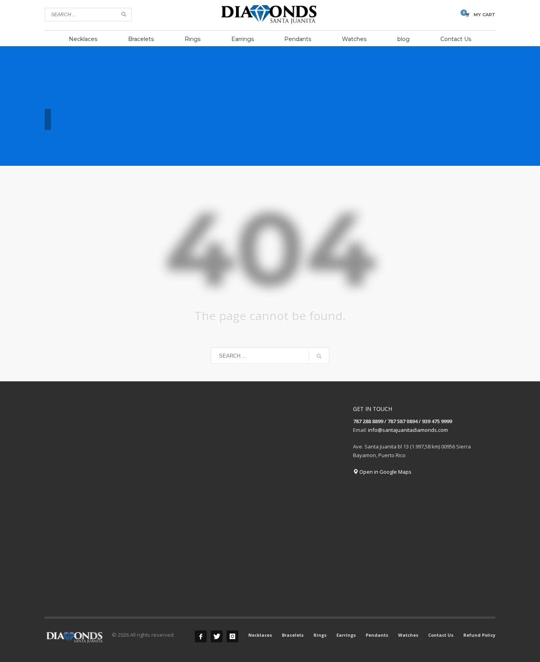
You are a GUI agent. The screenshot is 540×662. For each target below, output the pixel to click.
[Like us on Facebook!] (201, 636)
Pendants (377, 635)
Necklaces (260, 635)
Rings (320, 635)
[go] (124, 14)
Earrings (346, 635)
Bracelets (293, 635)
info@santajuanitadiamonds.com (408, 429)
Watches (408, 635)
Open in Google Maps (385, 471)
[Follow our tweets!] (217, 636)
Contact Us (440, 635)
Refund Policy (479, 635)
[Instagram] (232, 636)
